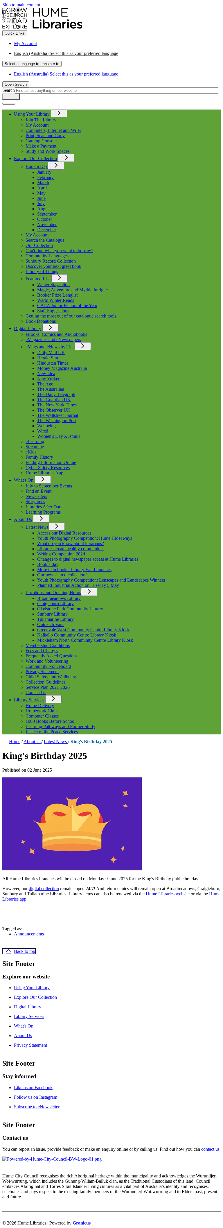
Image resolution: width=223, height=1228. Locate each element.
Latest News (37, 527)
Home (14, 741)
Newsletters (36, 496)
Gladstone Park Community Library (70, 608)
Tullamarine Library (55, 619)
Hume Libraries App (44, 472)
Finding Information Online (51, 462)
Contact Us (36, 692)
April (42, 187)
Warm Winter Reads (55, 300)
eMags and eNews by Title (50, 346)
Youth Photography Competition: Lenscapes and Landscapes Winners (101, 580)
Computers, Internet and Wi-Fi (53, 130)
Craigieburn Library (55, 603)
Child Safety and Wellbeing (51, 676)
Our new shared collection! (62, 574)
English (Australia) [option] (66, 73)
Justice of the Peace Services (52, 731)
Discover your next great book (53, 266)
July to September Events (49, 485)
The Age (45, 383)
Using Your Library (32, 987)
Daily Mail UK (51, 352)
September (47, 213)
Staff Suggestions (53, 310)
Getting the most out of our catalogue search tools (71, 315)
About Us (23, 519)
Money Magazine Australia (62, 368)
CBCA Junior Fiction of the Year (67, 305)
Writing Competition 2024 (61, 553)
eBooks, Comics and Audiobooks (56, 334)
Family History (39, 457)
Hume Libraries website (168, 893)
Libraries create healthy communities (70, 548)
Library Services (29, 699)
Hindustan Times (52, 363)
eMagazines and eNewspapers (53, 339)
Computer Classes (42, 716)
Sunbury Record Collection (51, 261)
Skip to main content (21, 4)
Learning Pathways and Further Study (60, 726)
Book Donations (41, 321)
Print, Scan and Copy (45, 135)
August (44, 208)
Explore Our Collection (35, 158)
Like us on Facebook (33, 1087)
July (41, 203)
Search (8, 90)
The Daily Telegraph (56, 394)
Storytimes (35, 501)
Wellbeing (46, 425)
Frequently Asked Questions (52, 655)
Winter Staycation (53, 284)
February (45, 177)
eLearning (35, 441)
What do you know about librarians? (70, 543)
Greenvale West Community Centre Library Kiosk (83, 629)
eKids (31, 451)
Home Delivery (40, 705)
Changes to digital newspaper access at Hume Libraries (87, 559)
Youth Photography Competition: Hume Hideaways (84, 538)
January (44, 172)
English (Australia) (66, 53)
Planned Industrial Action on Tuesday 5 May (78, 585)
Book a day (47, 564)
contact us (210, 1149)
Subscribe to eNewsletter (37, 1106)
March (43, 182)
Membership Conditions (48, 645)
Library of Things (42, 271)
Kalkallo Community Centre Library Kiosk (76, 634)
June (41, 198)
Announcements (29, 933)
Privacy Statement (42, 671)
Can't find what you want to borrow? (59, 250)
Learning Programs (43, 512)
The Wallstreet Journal (57, 415)
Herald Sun (47, 357)
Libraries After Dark (44, 506)
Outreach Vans (50, 624)
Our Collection (39, 245)
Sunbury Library (52, 614)
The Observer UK (54, 410)
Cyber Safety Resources (48, 467)
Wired (42, 431)
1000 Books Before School (50, 721)
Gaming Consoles (42, 140)
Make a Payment (41, 146)
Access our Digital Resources (64, 532)
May (41, 193)
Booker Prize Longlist (57, 295)
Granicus (82, 1222)
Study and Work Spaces (47, 151)
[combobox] (32, 64)
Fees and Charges (42, 650)
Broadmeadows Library (59, 598)
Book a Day (37, 166)
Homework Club (41, 710)
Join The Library (41, 119)
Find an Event (38, 491)
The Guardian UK (54, 399)
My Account (37, 125)
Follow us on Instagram (35, 1097)
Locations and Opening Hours (53, 592)
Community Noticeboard (48, 666)
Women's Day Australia (58, 436)
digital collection (44, 888)
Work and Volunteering (47, 661)
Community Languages (47, 255)
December (46, 229)
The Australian (50, 389)
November (47, 224)
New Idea (46, 373)
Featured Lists (38, 278)
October (44, 219)
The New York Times (57, 404)
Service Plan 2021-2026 (48, 687)
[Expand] (59, 113)
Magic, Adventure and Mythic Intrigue (72, 289)
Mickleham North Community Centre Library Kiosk (85, 640)
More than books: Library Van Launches (74, 569)
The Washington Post (56, 420)
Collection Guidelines (45, 682)
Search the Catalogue (45, 240)
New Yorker (48, 378)
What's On (23, 480)
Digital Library (27, 328)
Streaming (35, 446)
